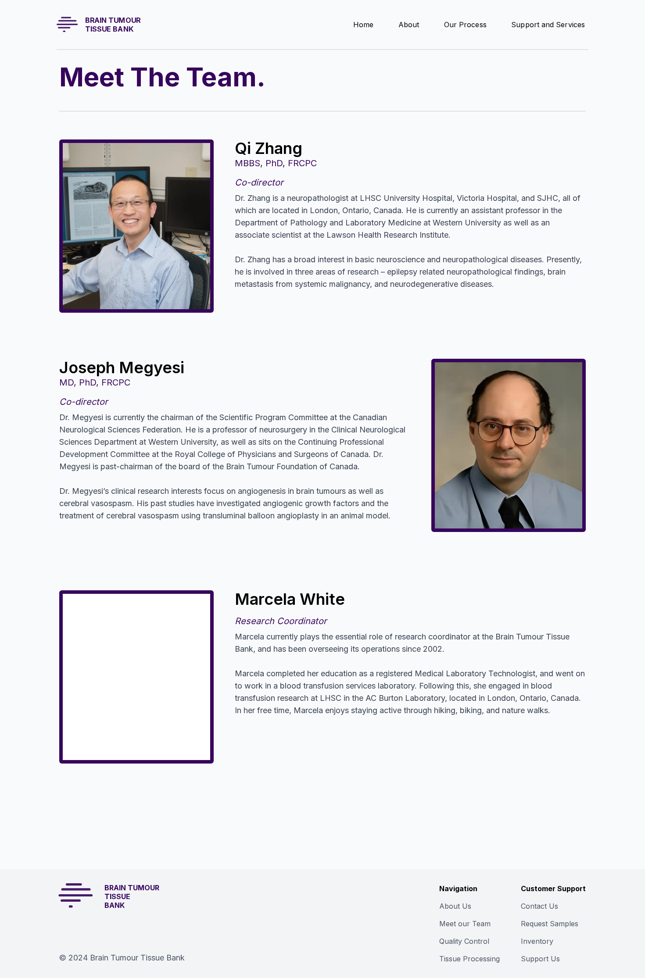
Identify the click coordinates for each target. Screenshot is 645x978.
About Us (455, 906)
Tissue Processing (469, 958)
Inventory (537, 941)
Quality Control (464, 941)
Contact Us (539, 906)
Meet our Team (465, 923)
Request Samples (549, 923)
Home (363, 24)
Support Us (540, 958)
